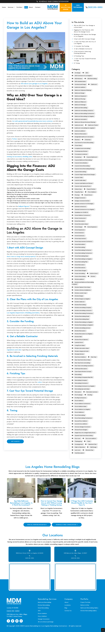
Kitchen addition (79, 279)
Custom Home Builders (81, 163)
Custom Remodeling (80, 171)
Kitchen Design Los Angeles (82, 299)
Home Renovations (80, 267)
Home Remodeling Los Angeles (83, 259)
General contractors (80, 206)
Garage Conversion (80, 198)
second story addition (81, 424)
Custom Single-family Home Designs (85, 174)
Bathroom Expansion (80, 96)
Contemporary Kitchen (81, 151)
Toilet (88, 441)
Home (4, 7)
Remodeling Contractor (81, 383)
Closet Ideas (78, 145)
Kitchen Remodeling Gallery (89, 611)
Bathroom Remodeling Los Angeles (84, 116)
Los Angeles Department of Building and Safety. (23, 313)
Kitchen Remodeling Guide (82, 316)
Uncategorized (79, 444)
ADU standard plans (80, 81)
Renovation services (92, 392)
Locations (68, 605)
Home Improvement (80, 238)
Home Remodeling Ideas (81, 256)
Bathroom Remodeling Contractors (84, 113)
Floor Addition (92, 192)
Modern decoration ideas (82, 348)
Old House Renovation (81, 368)
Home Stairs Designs (80, 270)
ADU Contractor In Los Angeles (83, 75)
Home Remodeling (80, 247)
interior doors (94, 273)
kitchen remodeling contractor (83, 310)
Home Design (78, 227)
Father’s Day (78, 189)
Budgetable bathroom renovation (84, 136)
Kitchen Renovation (80, 331)
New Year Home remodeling (82, 363)
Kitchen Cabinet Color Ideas (82, 287)
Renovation (78, 392)
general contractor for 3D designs (84, 203)
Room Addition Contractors (82, 403)
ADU (26, 7)
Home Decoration (80, 221)
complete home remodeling (82, 148)
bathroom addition (80, 87)
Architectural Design (80, 84)
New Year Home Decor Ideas (82, 360)
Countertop (78, 157)
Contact (37, 7)
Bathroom (94, 84)
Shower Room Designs (81, 429)
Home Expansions (80, 230)
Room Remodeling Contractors (83, 418)
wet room (77, 450)
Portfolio (19, 7)
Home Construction (80, 218)
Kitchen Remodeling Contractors (84, 313)
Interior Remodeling (80, 276)
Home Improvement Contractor (83, 241)
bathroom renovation (81, 119)
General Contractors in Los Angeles (84, 209)
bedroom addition (80, 131)
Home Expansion (92, 227)
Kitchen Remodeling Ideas (82, 319)
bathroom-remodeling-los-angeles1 (84, 128)
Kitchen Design (79, 296)
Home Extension (79, 232)
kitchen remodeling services (82, 328)
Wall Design (93, 447)
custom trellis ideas (80, 180)
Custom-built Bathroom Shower (84, 183)
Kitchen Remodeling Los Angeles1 (84, 325)
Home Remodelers (80, 244)
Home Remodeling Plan (81, 262)
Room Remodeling (80, 415)
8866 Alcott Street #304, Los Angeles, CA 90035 (29, 553)
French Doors (88, 195)
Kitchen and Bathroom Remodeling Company (83, 283)
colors (40, 382)
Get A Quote (15, 441)
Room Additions (79, 412)
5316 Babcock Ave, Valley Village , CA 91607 (75, 553)
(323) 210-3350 (95, 7)
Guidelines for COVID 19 (81, 212)
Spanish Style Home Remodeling (84, 435)
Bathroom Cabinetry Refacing (83, 90)
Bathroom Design (79, 93)
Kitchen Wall (78, 336)
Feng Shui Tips (79, 192)
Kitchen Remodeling (80, 304)
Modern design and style (81, 351)
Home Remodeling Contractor (83, 250)
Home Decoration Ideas (81, 224)
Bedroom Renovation (80, 134)
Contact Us (68, 611)
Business (77, 139)
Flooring (77, 195)
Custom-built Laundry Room (83, 186)
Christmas (88, 139)
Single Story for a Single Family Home (85, 432)
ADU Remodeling (92, 78)
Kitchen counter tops (80, 293)
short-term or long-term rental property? (21, 256)
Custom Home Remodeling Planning (84, 168)
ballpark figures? (24, 206)
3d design (77, 72)
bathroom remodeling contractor (84, 110)
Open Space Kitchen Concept (83, 371)
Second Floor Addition (81, 421)
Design (66, 7)
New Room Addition (80, 357)
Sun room (77, 438)
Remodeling (78, 374)
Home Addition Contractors (82, 215)
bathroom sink (79, 125)
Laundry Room (79, 342)
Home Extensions (79, 235)
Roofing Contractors (80, 397)
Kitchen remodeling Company (83, 307)
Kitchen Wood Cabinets (81, 339)
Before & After (85, 605)
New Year (93, 357)
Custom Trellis (79, 177)
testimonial (78, 6)
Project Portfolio (85, 602)
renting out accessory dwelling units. (19, 157)
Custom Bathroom (92, 157)
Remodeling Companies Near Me (84, 377)
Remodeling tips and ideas (82, 389)
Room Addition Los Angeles (82, 409)
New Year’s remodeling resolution (84, 365)
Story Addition (42, 616)
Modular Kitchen (79, 354)
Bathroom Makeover (80, 102)
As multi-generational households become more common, (32, 121)
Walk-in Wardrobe (80, 447)
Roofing (90, 395)
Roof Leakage (78, 395)
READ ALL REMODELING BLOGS (36, 524)
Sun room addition (91, 438)
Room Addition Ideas (80, 406)
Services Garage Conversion (82, 427)
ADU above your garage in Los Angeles (34, 84)
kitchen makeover (79, 301)
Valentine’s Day (92, 444)
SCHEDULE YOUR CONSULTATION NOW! (54, 1)
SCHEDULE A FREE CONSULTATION (66, 524)
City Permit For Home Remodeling (84, 142)
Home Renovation (80, 264)
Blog (66, 608)
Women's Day (89, 450)
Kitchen (93, 276)
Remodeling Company (81, 380)
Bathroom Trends (93, 125)
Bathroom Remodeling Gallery (89, 608)
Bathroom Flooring (80, 99)
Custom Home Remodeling (82, 166)
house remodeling (80, 273)
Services (10, 7)
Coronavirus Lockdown (81, 154)
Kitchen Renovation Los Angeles (83, 333)
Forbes (14, 139)
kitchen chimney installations (83, 290)
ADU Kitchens (78, 78)
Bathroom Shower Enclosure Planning (85, 122)
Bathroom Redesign (80, 104)
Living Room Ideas (80, 345)
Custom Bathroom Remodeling (83, 160)
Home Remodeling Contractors (83, 253)
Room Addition (79, 400)
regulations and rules (14, 350)
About (31, 7)
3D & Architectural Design (45, 622)
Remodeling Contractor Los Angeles (84, 386)
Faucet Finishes (91, 189)
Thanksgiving (78, 441)
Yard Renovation (79, 453)
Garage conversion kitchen (82, 200)
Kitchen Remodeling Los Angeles (83, 322)
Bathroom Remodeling (81, 107)
